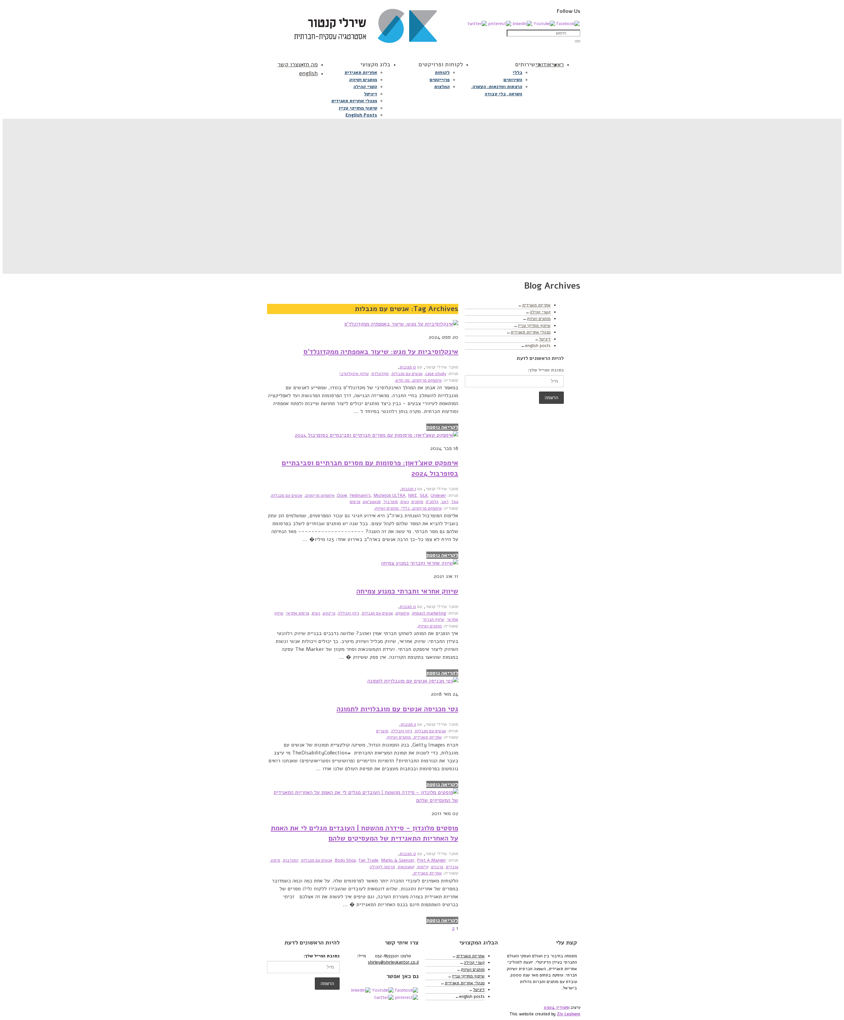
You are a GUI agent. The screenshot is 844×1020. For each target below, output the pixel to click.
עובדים (452, 867)
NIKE (412, 495)
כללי (517, 72)
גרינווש (329, 613)
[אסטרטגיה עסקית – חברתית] (422, 29)
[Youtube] (544, 24)
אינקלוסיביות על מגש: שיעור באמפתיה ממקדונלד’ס (380, 351)
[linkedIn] (522, 24)
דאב (445, 502)
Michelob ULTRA (390, 495)
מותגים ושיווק (363, 80)
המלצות (442, 86)
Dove (342, 495)
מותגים (417, 502)
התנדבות (290, 860)
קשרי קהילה (365, 86)
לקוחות (442, 72)
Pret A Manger (431, 860)
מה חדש (308, 64)
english (308, 73)
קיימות (423, 867)
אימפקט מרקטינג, (425, 380)
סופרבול (390, 502)
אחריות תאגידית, (426, 737)
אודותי (543, 64)
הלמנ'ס (432, 502)
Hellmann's (360, 495)
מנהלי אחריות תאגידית (354, 101)
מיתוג (275, 860)
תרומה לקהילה (382, 867)
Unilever (438, 495)
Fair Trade (368, 860)
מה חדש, (401, 380)
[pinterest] (500, 24)
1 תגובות (408, 489)
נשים (405, 502)
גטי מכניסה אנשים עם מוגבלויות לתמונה (397, 709)
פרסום (355, 502)
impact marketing (429, 613)
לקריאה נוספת (442, 427)
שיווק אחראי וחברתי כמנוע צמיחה (407, 591)
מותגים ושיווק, (386, 508)
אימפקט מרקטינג (320, 495)
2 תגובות (408, 724)
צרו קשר (288, 64)
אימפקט (402, 613)
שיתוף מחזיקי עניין (358, 108)
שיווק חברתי (433, 619)
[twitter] (477, 24)
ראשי (557, 64)
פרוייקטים (440, 80)
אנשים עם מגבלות (407, 374)
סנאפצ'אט (372, 502)
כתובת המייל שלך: (546, 370)
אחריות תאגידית (361, 72)
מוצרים (382, 731)
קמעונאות (406, 867)
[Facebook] (568, 24)
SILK (424, 495)
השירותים (512, 80)
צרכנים (437, 867)
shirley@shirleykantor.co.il (393, 962)
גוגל (454, 502)
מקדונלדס (380, 374)
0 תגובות (408, 367)
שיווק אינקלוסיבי (354, 374)
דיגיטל (370, 94)
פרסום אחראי (297, 613)
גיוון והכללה (348, 613)
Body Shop (345, 860)
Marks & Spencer (397, 860)
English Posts (361, 115)
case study (435, 374)
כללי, (404, 508)
